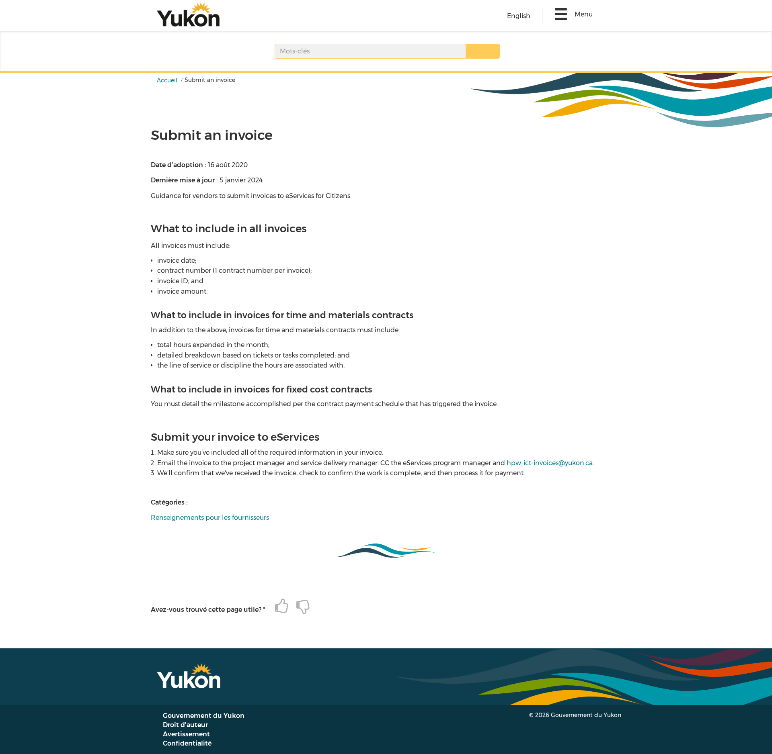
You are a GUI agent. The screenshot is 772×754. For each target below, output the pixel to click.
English (518, 16)
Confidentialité (187, 743)
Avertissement (186, 734)
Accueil (167, 80)
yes (277, 606)
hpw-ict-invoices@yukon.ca (550, 463)
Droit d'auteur (185, 725)
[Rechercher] (483, 51)
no (299, 606)
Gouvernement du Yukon (203, 715)
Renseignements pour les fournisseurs (210, 517)
